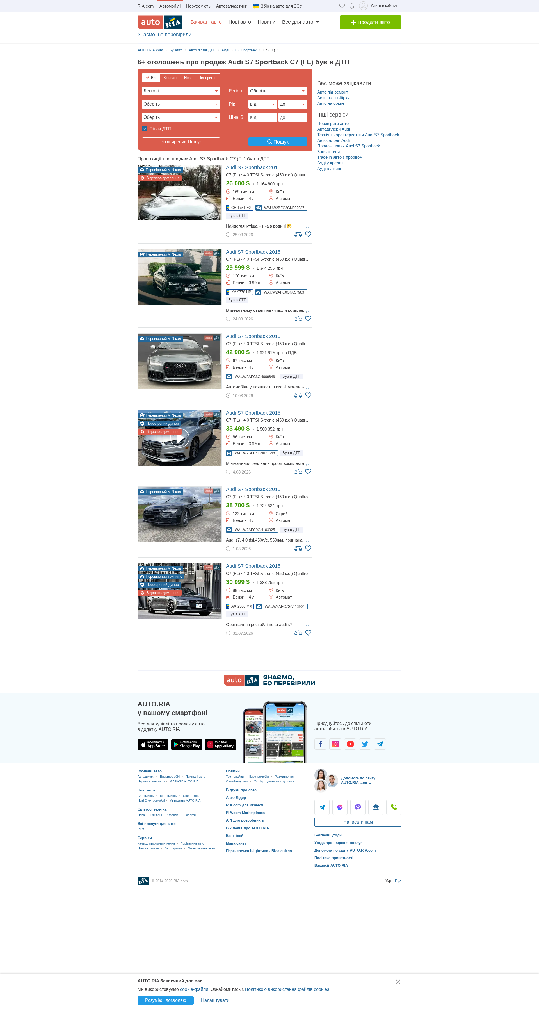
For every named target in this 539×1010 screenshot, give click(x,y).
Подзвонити (393, 807)
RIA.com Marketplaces (245, 813)
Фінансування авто (201, 848)
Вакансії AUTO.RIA (331, 865)
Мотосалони (168, 795)
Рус (398, 881)
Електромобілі (170, 776)
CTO (141, 829)
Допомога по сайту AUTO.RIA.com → (358, 780)
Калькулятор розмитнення (156, 843)
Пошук (280, 142)
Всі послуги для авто (157, 824)
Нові (187, 78)
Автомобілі (170, 6)
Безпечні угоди (328, 835)
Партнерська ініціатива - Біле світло (259, 851)
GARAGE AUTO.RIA (184, 781)
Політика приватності (333, 858)
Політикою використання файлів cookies (287, 989)
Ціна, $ (236, 117)
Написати (375, 807)
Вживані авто (206, 22)
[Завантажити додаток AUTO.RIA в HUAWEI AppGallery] (220, 744)
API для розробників (245, 820)
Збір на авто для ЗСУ (281, 6)
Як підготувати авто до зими (274, 781)
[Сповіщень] (352, 6)
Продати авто (373, 22)
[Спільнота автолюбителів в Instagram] (335, 744)
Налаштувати (215, 1000)
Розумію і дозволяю (165, 1000)
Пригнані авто (195, 776)
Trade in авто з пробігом (339, 157)
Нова (141, 814)
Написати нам (358, 822)
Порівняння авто (192, 843)
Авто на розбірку (333, 97)
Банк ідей (234, 836)
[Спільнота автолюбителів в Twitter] (365, 744)
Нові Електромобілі (151, 800)
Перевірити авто (333, 123)
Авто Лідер (236, 797)
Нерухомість (198, 6)
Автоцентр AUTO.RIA (185, 800)
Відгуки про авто (241, 790)
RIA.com (146, 6)
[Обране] (342, 6)
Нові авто (240, 22)
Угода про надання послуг (338, 843)
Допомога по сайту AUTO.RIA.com (345, 850)
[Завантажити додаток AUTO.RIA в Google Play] (186, 744)
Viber (358, 807)
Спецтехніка (191, 795)
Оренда (172, 814)
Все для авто (297, 22)
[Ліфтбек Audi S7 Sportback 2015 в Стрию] (180, 514)
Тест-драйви (235, 776)
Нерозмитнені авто (151, 781)
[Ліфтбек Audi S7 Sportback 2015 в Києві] (180, 192)
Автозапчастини (231, 6)
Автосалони (146, 795)
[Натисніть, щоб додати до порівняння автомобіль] (298, 234)
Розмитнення (284, 776)
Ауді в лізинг (329, 168)
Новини (266, 22)
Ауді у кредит (330, 162)
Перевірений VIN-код (163, 170)
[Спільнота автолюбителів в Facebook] (320, 744)
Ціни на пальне (148, 848)
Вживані (170, 78)
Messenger (340, 807)
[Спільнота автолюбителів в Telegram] (380, 744)
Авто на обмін (330, 103)
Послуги (190, 814)
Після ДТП (160, 128)
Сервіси (145, 838)
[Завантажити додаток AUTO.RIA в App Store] (153, 744)
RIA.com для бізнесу (244, 805)
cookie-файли (194, 989)
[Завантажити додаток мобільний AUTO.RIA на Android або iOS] (275, 732)
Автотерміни (173, 848)
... (308, 225)
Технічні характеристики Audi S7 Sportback (358, 134)
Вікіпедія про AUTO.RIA (247, 828)
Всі (153, 78)
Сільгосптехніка (152, 809)
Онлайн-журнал (237, 781)
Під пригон (207, 78)
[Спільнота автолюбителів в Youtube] (350, 744)
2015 (253, 167)
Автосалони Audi (333, 140)
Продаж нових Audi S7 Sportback (348, 146)
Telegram (322, 807)
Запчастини (328, 151)
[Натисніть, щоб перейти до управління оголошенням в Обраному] (308, 234)
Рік (232, 104)
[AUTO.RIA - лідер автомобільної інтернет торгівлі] (160, 22)
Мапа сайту (236, 843)
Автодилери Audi (333, 129)
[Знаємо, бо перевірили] (269, 684)
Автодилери (146, 776)
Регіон (235, 90)
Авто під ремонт (332, 92)
